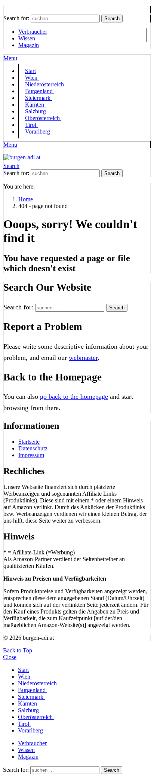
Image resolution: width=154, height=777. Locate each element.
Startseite (29, 441)
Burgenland (32, 690)
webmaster (83, 357)
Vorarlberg (38, 131)
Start (23, 670)
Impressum (31, 455)
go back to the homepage (74, 396)
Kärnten (28, 703)
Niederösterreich (38, 683)
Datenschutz (32, 448)
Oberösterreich (43, 118)
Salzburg (29, 710)
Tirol (24, 724)
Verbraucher (32, 31)
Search (112, 18)
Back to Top (17, 650)
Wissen (26, 38)
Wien (25, 676)
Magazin (28, 45)
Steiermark (31, 697)
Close (9, 657)
